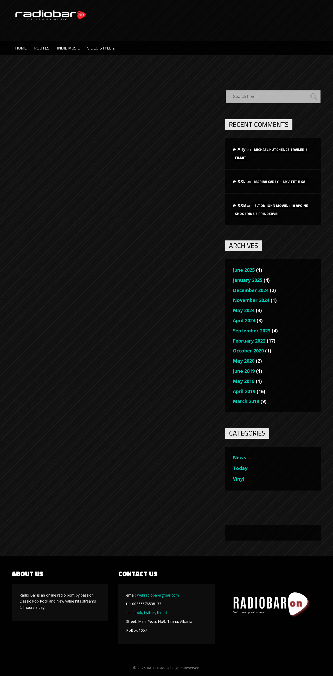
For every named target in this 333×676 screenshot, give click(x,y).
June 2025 (244, 270)
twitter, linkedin (157, 612)
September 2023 (251, 330)
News (239, 457)
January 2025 (247, 280)
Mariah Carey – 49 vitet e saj (280, 181)
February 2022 (249, 341)
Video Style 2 (101, 48)
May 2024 (243, 310)
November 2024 (251, 300)
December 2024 (250, 290)
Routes (41, 48)
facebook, (134, 612)
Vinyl (238, 479)
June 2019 (244, 371)
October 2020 (248, 351)
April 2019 (244, 391)
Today (240, 468)
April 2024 (244, 320)
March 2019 (246, 401)
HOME (21, 48)
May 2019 (243, 381)
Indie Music (68, 48)
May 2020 (243, 361)
